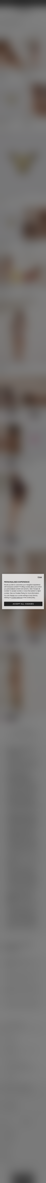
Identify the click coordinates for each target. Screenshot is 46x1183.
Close (40, 577)
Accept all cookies (23, 604)
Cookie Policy (20, 593)
